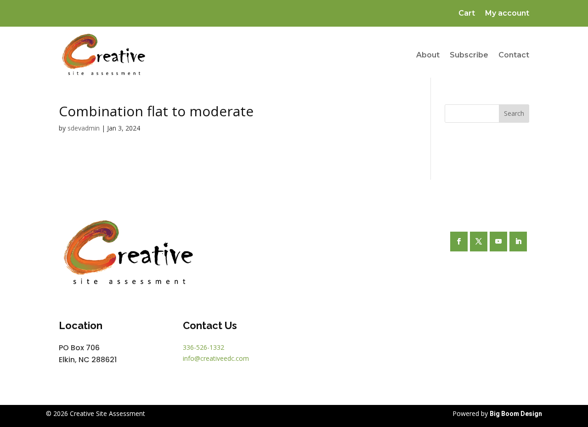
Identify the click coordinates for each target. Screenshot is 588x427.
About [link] (428, 55)
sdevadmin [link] (84, 128)
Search (514, 113)
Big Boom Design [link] (516, 413)
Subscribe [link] (469, 55)
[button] (459, 241)
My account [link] (507, 13)
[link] (103, 55)
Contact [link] (513, 55)
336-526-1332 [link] (203, 347)
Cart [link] (466, 13)
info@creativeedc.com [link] (216, 358)
